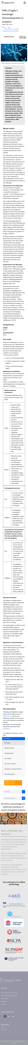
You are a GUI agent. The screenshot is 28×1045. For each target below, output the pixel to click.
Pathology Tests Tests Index (9, 993)
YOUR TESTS (7, 738)
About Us (3, 1001)
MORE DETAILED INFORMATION (10, 783)
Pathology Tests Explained (9, 1041)
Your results (8, 758)
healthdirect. (6, 729)
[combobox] (14, 791)
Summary (7, 743)
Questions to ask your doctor (13, 769)
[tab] (13, 742)
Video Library (4, 998)
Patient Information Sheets (9, 995)
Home (3, 27)
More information (10, 774)
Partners (3, 1004)
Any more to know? (10, 764)
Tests (9, 27)
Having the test (9, 753)
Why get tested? (9, 748)
